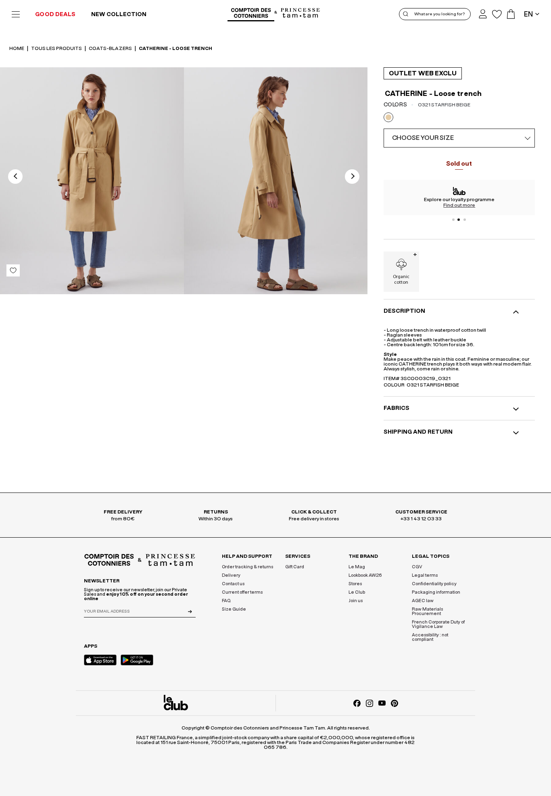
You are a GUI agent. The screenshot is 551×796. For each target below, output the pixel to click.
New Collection (118, 14)
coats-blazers (111, 48)
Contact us (233, 584)
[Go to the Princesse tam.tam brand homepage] (300, 13)
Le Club (357, 592)
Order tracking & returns (247, 567)
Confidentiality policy (434, 584)
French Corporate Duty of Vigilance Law (438, 624)
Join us (356, 601)
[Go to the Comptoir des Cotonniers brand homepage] (250, 14)
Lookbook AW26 (365, 575)
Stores (355, 584)
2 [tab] (459, 219)
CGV (417, 567)
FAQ (226, 601)
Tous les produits (57, 48)
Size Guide (234, 609)
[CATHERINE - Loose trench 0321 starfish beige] (92, 182)
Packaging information (436, 592)
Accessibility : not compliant (430, 637)
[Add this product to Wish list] (13, 270)
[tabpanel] (459, 197)
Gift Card (294, 567)
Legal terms (425, 575)
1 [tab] (453, 219)
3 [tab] (464, 219)
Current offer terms (242, 592)
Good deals (55, 14)
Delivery (231, 575)
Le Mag (357, 567)
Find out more (459, 205)
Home (17, 48)
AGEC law (423, 601)
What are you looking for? (439, 14)
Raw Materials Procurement (427, 611)
